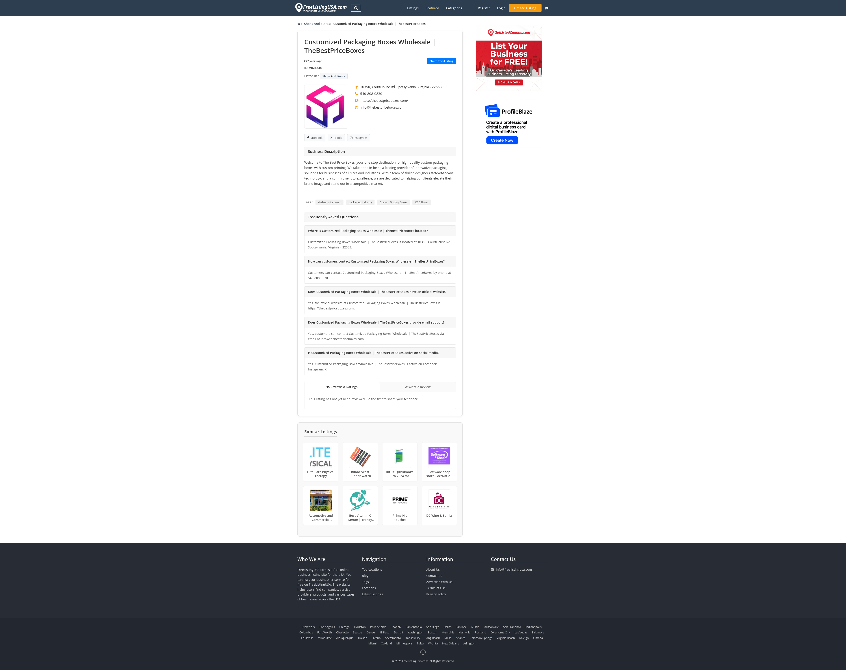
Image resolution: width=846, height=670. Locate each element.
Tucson (362, 638)
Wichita (433, 643)
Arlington (469, 643)
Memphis (448, 632)
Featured (432, 8)
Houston (360, 627)
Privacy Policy (436, 594)
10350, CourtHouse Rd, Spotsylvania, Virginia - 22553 (401, 87)
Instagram (360, 138)
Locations (369, 588)
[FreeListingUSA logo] (320, 7)
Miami (372, 643)
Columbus (306, 632)
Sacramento (393, 638)
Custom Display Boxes (393, 202)
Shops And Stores (317, 24)
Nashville (464, 632)
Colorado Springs (481, 638)
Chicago (344, 627)
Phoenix (396, 627)
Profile (338, 138)
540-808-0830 (371, 93)
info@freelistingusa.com (514, 569)
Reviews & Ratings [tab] (344, 387)
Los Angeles (327, 627)
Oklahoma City (500, 632)
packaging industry (360, 202)
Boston (432, 632)
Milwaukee (325, 638)
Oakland (386, 643)
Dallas (447, 627)
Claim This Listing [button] (441, 61)
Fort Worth (324, 632)
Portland (480, 632)
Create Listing (525, 8)
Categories (454, 8)
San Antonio (414, 627)
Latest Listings (372, 594)
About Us (433, 569)
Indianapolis (533, 627)
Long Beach (432, 638)
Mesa (447, 638)
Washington (415, 632)
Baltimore (538, 632)
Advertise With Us (439, 582)
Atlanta (460, 638)
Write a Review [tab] (419, 387)
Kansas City (412, 638)
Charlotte (342, 632)
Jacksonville (491, 627)
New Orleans (450, 643)
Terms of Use (436, 588)
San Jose (461, 627)
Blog (365, 576)
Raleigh (524, 638)
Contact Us (434, 576)
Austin (475, 627)
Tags (365, 582)
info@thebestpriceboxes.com (382, 107)
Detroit (398, 632)
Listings (413, 8)
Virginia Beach (506, 638)
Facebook (316, 138)
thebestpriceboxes (329, 202)
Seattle (357, 632)
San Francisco (512, 627)
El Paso (385, 632)
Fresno (376, 638)
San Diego (432, 627)
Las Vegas (520, 632)
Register (484, 8)
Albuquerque (344, 638)
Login (501, 8)
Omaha (538, 638)
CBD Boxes (422, 202)
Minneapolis (404, 643)
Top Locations (372, 569)
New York (308, 627)
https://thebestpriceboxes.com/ (384, 100)
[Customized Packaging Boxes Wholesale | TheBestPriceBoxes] (326, 106)
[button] (547, 8)
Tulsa (420, 643)
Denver (371, 632)
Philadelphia (378, 627)
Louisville (307, 638)
